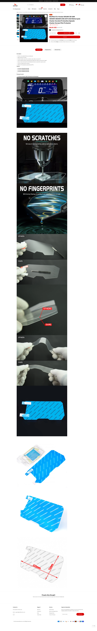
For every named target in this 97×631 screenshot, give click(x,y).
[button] (29, 1)
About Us (38, 609)
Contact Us (39, 611)
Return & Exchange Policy (53, 611)
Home (17, 12)
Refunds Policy (57, 49)
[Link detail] (14, 614)
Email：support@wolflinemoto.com (19, 612)
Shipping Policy (48, 49)
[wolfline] (15, 4)
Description (39, 49)
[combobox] (46, 5)
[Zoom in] (45, 16)
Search (63, 4)
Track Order (39, 614)
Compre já (65, 36)
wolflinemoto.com (21, 621)
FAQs (38, 613)
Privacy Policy (51, 609)
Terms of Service (52, 614)
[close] (95, 1)
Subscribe (80, 614)
